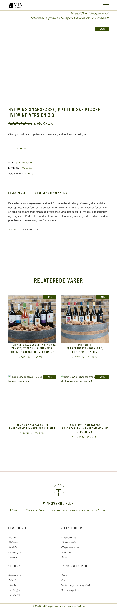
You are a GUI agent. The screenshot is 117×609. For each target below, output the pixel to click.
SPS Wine (27, 173)
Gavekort (13, 585)
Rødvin (12, 537)
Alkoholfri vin (68, 537)
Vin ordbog (14, 594)
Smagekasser (29, 168)
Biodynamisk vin (70, 547)
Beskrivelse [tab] (17, 192)
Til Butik (82, 357)
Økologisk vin (68, 542)
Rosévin (12, 547)
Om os (64, 575)
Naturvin (66, 552)
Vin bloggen (14, 590)
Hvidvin (13, 542)
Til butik (21, 148)
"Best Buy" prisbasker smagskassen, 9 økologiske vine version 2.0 (85, 428)
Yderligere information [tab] (50, 192)
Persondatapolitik (70, 590)
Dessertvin (14, 557)
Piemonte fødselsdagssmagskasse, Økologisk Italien (85, 348)
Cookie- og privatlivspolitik (75, 585)
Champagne (14, 552)
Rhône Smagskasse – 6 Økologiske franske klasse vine (32, 426)
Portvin (65, 557)
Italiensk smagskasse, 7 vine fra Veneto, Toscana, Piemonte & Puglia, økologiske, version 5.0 (32, 348)
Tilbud (12, 580)
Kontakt (65, 580)
